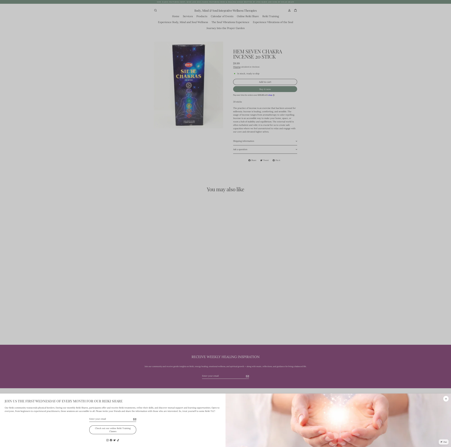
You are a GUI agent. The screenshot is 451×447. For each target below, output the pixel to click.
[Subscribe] (134, 419)
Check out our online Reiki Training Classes (113, 430)
